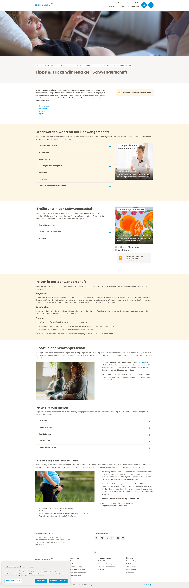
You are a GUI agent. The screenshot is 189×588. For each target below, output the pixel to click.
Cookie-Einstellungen (13, 580)
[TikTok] (107, 538)
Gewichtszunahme (47, 225)
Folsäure (42, 238)
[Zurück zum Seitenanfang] (95, 552)
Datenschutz (130, 572)
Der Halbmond (45, 434)
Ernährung (43, 108)
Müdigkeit (43, 172)
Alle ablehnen (41, 580)
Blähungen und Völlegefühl (51, 166)
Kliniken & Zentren (103, 561)
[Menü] (151, 5)
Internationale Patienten (77, 570)
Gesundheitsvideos (76, 575)
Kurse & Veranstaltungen (78, 572)
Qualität (128, 564)
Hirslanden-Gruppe (132, 561)
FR (135, 3)
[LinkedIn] (112, 538)
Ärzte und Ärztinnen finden (106, 567)
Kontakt (120, 3)
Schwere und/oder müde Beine (52, 186)
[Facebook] (96, 538)
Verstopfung (44, 159)
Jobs (115, 3)
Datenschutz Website (72, 585)
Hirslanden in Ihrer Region (106, 564)
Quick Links (74, 558)
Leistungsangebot (104, 558)
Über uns (129, 558)
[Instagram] (102, 538)
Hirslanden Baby (75, 564)
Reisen (42, 111)
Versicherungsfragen (76, 567)
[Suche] (144, 5)
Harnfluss (43, 179)
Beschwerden (44, 106)
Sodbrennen (44, 152)
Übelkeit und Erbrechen (49, 146)
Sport (41, 114)
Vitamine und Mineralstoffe (51, 232)
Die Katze (43, 421)
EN (138, 3)
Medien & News (131, 570)
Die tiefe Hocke (45, 427)
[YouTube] (118, 538)
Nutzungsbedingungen (58, 585)
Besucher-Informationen (78, 561)
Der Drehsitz (44, 441)
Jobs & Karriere (131, 567)
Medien (127, 3)
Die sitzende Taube (47, 448)
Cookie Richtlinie (84, 585)
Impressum (93, 585)
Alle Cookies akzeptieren (58, 580)
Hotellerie (101, 570)
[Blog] (123, 538)
